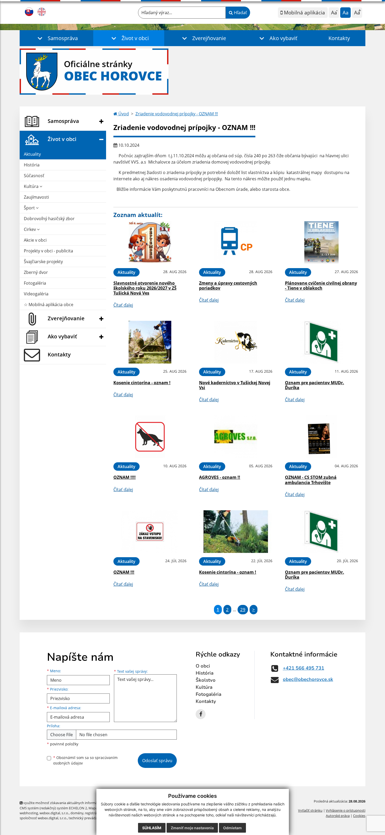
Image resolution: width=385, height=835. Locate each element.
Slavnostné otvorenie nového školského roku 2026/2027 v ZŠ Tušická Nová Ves (145, 288)
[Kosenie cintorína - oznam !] (149, 342)
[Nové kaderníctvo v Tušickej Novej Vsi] (235, 342)
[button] (56, 38)
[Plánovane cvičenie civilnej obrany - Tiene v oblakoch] (321, 242)
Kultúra (32, 186)
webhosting (29, 813)
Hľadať (240, 12)
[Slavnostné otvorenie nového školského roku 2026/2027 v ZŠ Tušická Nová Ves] (149, 242)
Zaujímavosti (36, 197)
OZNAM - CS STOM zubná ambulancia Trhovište (311, 479)
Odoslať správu (157, 760)
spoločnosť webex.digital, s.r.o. (43, 818)
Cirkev (30, 229)
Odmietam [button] (232, 828)
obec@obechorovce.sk (308, 679)
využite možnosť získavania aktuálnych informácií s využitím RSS (73, 802)
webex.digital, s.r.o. (54, 813)
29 (242, 609)
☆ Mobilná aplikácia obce (48, 304)
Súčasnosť (34, 175)
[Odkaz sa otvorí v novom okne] (201, 714)
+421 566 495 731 (303, 668)
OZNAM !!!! (124, 477)
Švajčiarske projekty (43, 261)
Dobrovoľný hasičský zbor (49, 218)
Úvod (123, 114)
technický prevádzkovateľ (88, 818)
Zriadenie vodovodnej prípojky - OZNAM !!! (176, 114)
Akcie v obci (35, 240)
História (32, 165)
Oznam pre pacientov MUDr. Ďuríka (314, 385)
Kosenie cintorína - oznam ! (141, 383)
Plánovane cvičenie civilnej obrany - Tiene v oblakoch (321, 285)
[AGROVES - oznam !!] (235, 436)
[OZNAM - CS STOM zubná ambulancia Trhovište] (321, 436)
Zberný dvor (36, 272)
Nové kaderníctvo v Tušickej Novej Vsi (234, 385)
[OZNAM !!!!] (149, 436)
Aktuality (32, 154)
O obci (203, 666)
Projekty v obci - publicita (48, 251)
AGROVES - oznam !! (219, 477)
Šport (30, 208)
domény (76, 813)
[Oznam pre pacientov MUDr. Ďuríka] (321, 342)
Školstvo (206, 680)
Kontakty (339, 38)
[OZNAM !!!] (149, 531)
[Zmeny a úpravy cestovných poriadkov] (235, 242)
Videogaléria (36, 294)
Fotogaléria (35, 283)
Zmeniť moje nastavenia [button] (192, 828)
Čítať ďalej (123, 305)
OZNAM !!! (123, 572)
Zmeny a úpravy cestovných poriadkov (228, 285)
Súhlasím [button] (151, 828)
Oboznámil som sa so (85, 760)
